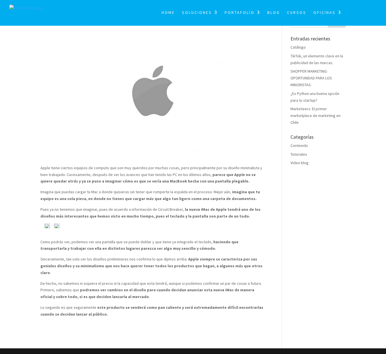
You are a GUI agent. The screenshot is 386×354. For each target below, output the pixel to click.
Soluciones (197, 12)
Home (168, 12)
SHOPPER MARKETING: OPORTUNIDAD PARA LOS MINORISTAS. (311, 78)
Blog (273, 12)
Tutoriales (298, 154)
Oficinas (324, 12)
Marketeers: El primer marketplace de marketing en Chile (315, 115)
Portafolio (240, 12)
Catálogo (298, 47)
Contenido (299, 145)
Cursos (296, 12)
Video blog (299, 162)
